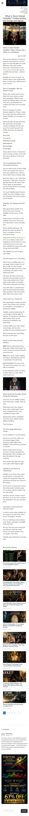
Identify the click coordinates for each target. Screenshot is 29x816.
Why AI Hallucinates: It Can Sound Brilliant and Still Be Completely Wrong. (13, 625)
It (8, 452)
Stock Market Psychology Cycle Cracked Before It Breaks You (12, 665)
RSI (10, 316)
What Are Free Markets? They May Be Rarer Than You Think (14, 645)
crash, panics (7, 70)
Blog (25, 7)
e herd (7, 520)
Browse (24, 811)
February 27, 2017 (9, 735)
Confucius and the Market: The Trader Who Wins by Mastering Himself (12, 685)
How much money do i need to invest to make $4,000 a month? (14, 563)
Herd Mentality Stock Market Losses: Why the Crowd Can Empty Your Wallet (14, 605)
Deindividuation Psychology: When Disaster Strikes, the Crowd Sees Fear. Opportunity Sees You (13, 584)
